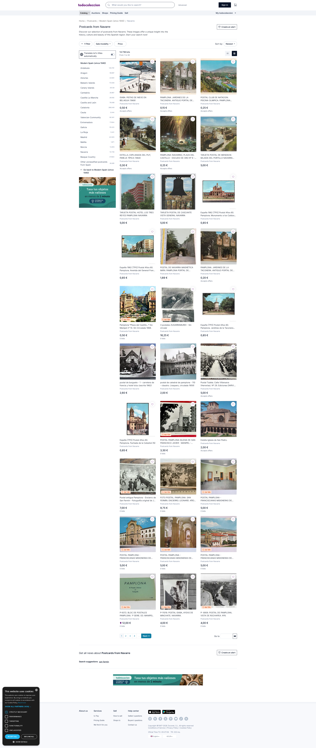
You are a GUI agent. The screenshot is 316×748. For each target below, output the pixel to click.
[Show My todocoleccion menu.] (235, 12)
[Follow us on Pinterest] (171, 719)
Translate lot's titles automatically (93, 54)
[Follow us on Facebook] (160, 719)
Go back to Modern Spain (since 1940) (98, 171)
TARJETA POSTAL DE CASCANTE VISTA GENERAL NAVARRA (176, 214)
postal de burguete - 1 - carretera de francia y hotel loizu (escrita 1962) (137, 384)
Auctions (95, 13)
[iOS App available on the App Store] (154, 711)
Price (120, 44)
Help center (133, 711)
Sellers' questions (135, 716)
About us (83, 711)
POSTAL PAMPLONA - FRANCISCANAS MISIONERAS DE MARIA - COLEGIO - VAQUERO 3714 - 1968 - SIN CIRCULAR (218, 499)
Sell (126, 13)
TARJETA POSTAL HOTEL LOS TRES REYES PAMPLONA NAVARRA (137, 214)
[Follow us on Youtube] (176, 719)
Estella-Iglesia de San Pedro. (214, 440)
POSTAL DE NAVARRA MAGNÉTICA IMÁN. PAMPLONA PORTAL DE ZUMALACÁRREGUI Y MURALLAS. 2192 (176, 269)
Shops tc (116, 720)
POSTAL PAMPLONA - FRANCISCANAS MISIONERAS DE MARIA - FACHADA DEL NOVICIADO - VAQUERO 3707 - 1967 (137, 556)
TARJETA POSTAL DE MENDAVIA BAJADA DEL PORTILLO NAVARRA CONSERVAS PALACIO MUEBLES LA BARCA (218, 156)
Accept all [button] (12, 737)
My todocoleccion (224, 13)
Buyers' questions (135, 720)
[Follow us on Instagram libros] (155, 719)
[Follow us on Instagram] (150, 719)
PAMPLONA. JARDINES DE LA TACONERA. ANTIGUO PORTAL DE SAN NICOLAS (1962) (176, 99)
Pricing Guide (116, 13)
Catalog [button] (84, 13)
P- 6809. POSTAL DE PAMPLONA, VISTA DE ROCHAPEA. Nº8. (216, 614)
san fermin (104, 661)
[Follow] (152, 61)
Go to (217, 636)
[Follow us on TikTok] (181, 719)
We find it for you (100, 725)
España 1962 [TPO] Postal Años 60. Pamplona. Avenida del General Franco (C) (138, 269)
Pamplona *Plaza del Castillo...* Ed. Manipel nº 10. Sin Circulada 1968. (136, 326)
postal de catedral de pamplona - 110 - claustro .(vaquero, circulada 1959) (177, 384)
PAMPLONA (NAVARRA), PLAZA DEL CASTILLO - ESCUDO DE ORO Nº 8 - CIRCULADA (177, 156)
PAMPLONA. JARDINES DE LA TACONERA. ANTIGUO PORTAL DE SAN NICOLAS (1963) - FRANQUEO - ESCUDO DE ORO (218, 269)
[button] (21, 706)
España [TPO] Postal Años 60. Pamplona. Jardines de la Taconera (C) (217, 326)
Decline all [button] (29, 737)
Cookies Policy (186, 728)
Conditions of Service (156, 728)
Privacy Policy (172, 728)
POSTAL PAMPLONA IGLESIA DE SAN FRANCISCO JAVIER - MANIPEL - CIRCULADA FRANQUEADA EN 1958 (177, 441)
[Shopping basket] (235, 5)
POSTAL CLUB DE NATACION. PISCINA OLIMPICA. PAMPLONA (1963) (215, 99)
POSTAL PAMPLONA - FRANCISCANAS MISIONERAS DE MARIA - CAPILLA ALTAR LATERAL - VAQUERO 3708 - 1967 (177, 556)
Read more (22, 703)
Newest (229, 44)
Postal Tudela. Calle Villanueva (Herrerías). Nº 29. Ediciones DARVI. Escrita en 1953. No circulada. (217, 384)
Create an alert (228, 27)
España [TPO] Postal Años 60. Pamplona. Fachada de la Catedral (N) (137, 441)
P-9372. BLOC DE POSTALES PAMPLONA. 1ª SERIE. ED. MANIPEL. (136, 614)
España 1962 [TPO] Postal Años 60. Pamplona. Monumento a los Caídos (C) (217, 214)
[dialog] (21, 716)
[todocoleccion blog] (186, 719)
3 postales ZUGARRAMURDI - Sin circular (175, 326)
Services (98, 711)
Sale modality (102, 44)
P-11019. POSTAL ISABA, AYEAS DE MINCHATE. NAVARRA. (176, 614)
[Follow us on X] (165, 719)
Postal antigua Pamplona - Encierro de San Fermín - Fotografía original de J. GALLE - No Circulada (138, 499)
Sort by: (219, 44)
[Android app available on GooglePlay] (168, 711)
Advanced (182, 5)
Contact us (132, 725)
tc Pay (96, 716)
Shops (105, 13)
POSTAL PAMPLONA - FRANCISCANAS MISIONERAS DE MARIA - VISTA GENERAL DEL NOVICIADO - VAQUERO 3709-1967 (217, 556)
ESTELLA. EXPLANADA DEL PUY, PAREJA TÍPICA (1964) (135, 156)
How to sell (117, 716)
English (155, 736)
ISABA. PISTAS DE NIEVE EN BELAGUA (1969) (133, 99)
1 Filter (87, 44)
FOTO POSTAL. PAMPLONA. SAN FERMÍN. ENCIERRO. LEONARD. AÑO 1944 (177, 499)
